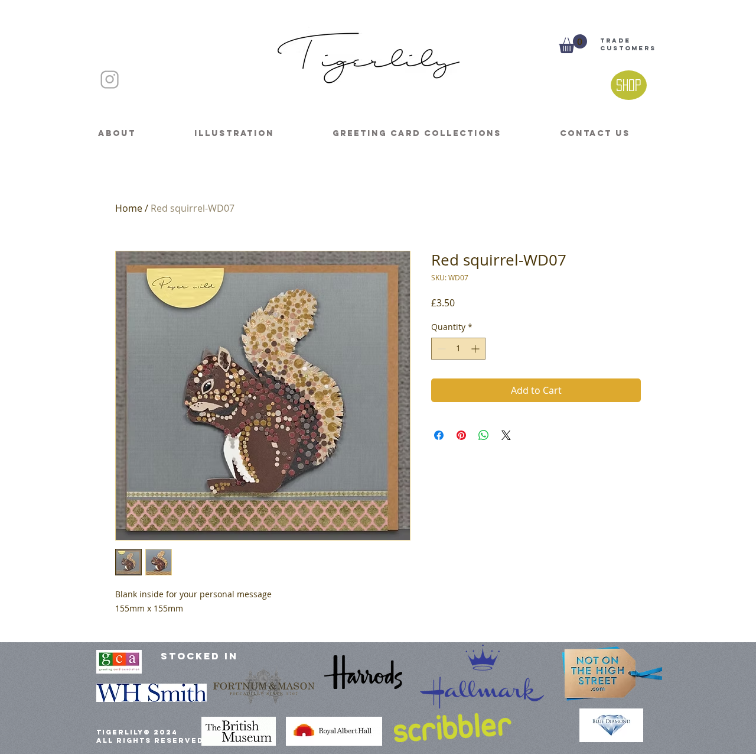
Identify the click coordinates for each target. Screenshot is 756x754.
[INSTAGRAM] (109, 79)
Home (128, 208)
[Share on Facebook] (439, 435)
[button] (573, 43)
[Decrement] (440, 348)
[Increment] (476, 348)
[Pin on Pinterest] (461, 435)
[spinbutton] (458, 348)
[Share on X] (506, 435)
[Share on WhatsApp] (484, 435)
